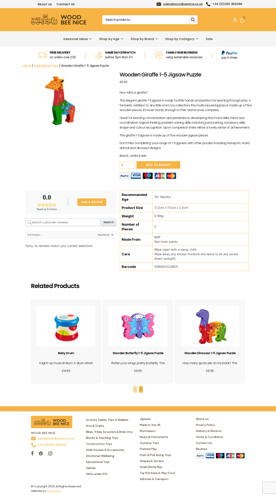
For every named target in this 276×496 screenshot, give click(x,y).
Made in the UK (150, 425)
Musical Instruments (154, 437)
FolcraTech (54, 491)
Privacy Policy (205, 425)
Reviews (201, 449)
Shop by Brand (142, 39)
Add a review (92, 202)
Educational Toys (46, 66)
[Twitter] (41, 454)
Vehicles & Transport (154, 479)
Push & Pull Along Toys (155, 455)
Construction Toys (99, 444)
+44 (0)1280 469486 (227, 4)
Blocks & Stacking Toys (102, 438)
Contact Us (66, 4)
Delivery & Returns (208, 431)
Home (27, 66)
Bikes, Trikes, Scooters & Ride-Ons (109, 432)
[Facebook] (32, 454)
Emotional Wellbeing (100, 456)
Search (193, 19)
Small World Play (151, 467)
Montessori (147, 431)
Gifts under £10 (96, 474)
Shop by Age (109, 39)
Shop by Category (179, 39)
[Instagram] (50, 454)
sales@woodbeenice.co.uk (183, 4)
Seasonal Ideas (75, 39)
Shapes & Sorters (152, 461)
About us (45, 4)
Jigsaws (145, 419)
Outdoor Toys (149, 443)
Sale (209, 39)
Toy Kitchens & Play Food (157, 473)
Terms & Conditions (209, 437)
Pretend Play (148, 449)
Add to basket (158, 165)
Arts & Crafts (95, 426)
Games (91, 468)
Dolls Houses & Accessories (105, 450)
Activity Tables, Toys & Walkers (107, 420)
